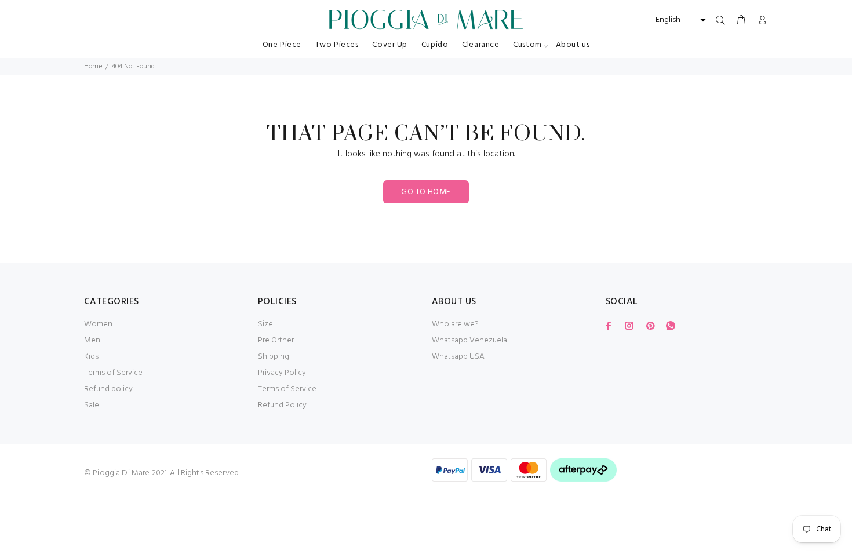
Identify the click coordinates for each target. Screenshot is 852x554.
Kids (91, 356)
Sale (91, 405)
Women (98, 324)
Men (92, 340)
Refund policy (108, 389)
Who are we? (455, 324)
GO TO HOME (425, 192)
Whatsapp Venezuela (469, 340)
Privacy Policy (282, 373)
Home (93, 66)
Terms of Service (113, 373)
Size (265, 324)
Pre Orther (276, 340)
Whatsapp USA (458, 356)
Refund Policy (282, 405)
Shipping (273, 356)
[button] (679, 20)
